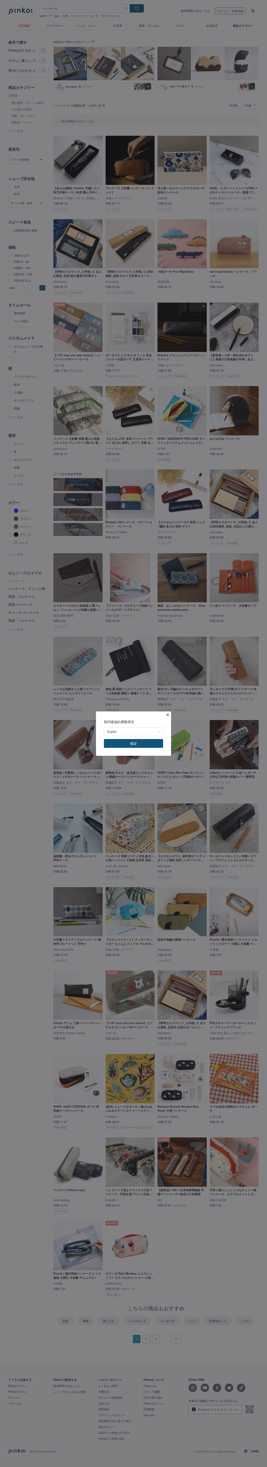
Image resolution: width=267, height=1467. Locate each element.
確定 (133, 743)
